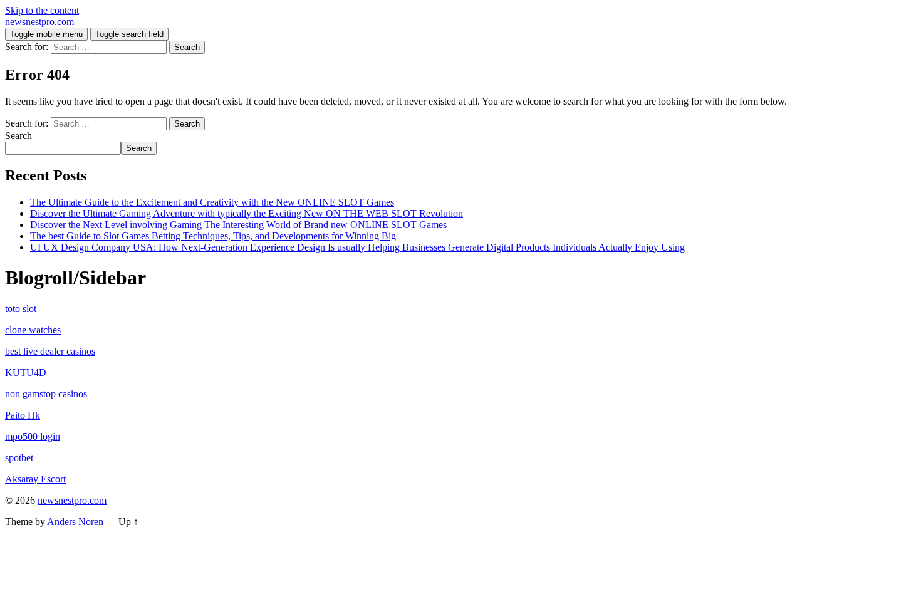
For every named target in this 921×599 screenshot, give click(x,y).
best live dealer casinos (50, 351)
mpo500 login (32, 436)
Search (18, 135)
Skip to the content (42, 10)
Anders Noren (75, 521)
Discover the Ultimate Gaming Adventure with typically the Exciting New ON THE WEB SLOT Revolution (246, 213)
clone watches (33, 330)
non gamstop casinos (46, 393)
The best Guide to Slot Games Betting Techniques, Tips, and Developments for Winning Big (213, 236)
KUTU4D (25, 372)
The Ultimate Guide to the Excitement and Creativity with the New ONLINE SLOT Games (212, 202)
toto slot (20, 308)
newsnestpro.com (39, 21)
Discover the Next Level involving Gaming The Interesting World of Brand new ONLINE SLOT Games (238, 224)
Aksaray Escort (35, 479)
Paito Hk (22, 415)
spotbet (19, 457)
